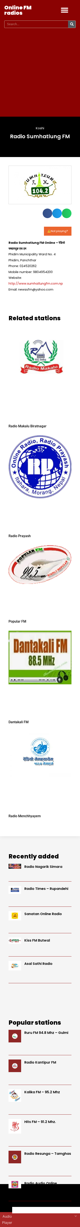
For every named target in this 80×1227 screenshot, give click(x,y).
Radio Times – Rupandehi (46, 888)
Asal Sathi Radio (38, 963)
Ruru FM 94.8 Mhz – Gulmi (46, 1032)
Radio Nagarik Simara (43, 866)
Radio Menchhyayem (25, 816)
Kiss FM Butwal (37, 940)
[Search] (72, 24)
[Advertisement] (40, 72)
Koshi (40, 128)
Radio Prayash (20, 536)
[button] (65, 10)
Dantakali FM (19, 722)
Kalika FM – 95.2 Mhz (42, 1092)
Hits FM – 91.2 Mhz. (40, 1121)
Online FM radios (18, 10)
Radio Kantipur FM (40, 1062)
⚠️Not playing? (57, 231)
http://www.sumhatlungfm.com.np (36, 283)
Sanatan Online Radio (43, 913)
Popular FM (17, 621)
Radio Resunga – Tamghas (47, 1153)
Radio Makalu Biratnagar (28, 426)
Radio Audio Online (40, 1183)
